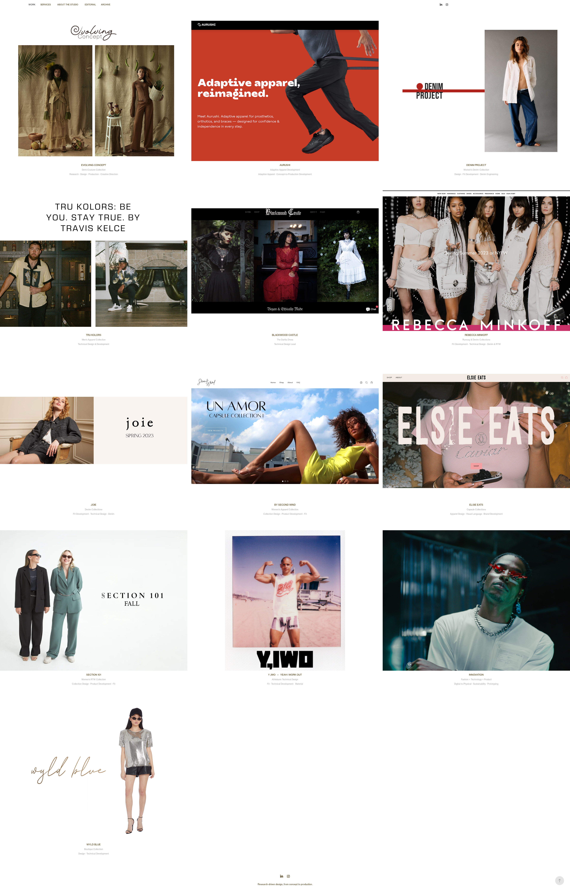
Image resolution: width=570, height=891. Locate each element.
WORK (31, 4)
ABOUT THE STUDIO (67, 4)
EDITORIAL (90, 4)
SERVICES (45, 4)
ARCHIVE (105, 4)
